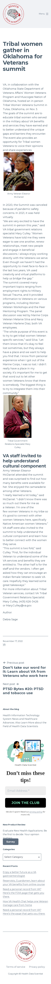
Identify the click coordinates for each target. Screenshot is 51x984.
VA (4, 644)
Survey (10, 841)
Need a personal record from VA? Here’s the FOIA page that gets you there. (23, 893)
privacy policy (36, 812)
